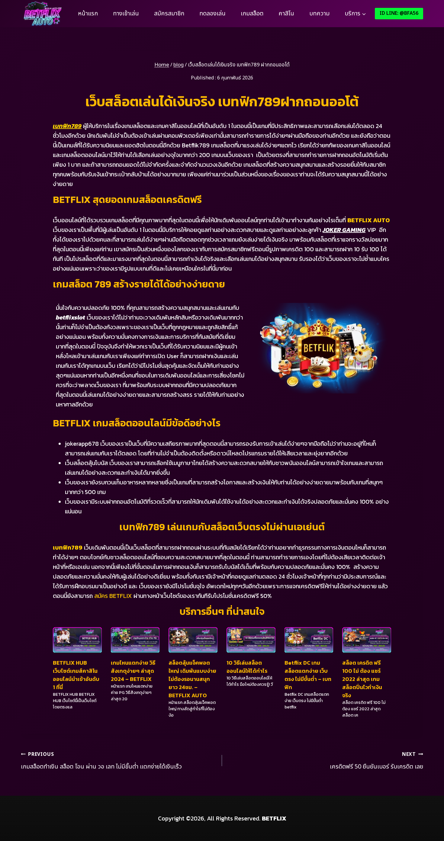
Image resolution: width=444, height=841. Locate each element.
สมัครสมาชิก (169, 13)
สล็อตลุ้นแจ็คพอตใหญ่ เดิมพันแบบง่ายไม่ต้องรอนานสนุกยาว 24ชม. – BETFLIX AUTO (192, 679)
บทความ (319, 13)
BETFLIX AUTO (368, 220)
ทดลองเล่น (212, 13)
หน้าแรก (88, 13)
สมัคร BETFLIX (113, 595)
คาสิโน (286, 13)
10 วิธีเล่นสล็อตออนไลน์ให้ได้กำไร (247, 667)
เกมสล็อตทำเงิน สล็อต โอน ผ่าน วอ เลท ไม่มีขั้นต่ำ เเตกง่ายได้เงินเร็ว (101, 761)
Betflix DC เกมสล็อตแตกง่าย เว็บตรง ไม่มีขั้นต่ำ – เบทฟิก (308, 675)
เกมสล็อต (252, 13)
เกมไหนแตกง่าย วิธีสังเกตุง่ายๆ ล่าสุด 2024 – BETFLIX (133, 671)
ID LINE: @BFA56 (399, 13)
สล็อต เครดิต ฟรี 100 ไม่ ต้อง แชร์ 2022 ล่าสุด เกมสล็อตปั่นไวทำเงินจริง (362, 679)
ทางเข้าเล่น (126, 13)
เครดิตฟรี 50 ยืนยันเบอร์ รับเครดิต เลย (376, 761)
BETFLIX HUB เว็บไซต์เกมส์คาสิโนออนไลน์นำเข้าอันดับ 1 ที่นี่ (76, 675)
